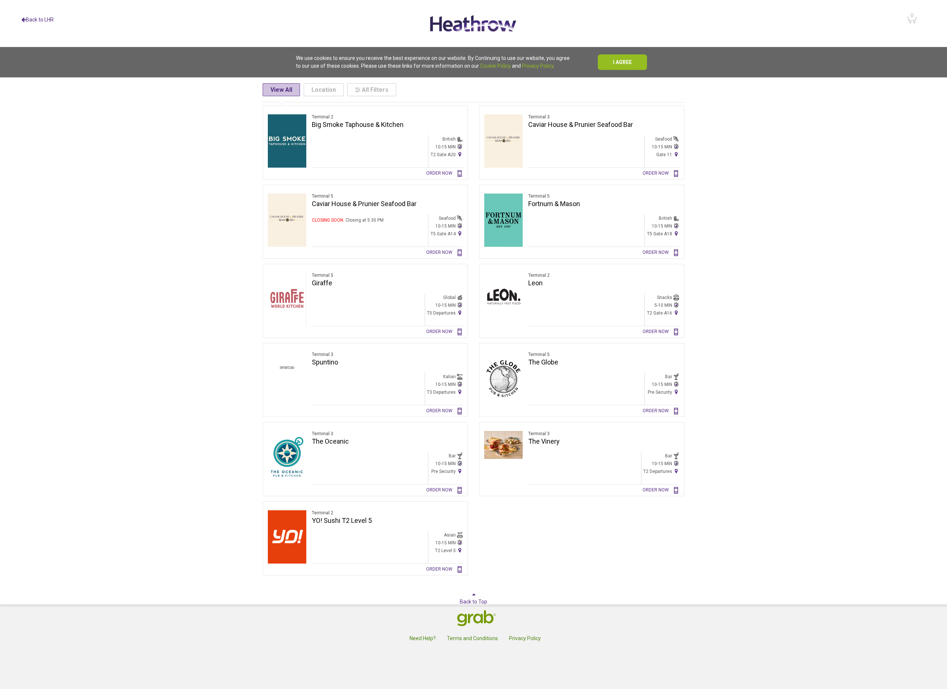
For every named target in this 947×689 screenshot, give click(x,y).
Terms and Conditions (472, 638)
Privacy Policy (537, 66)
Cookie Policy (495, 66)
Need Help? (423, 638)
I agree (622, 62)
